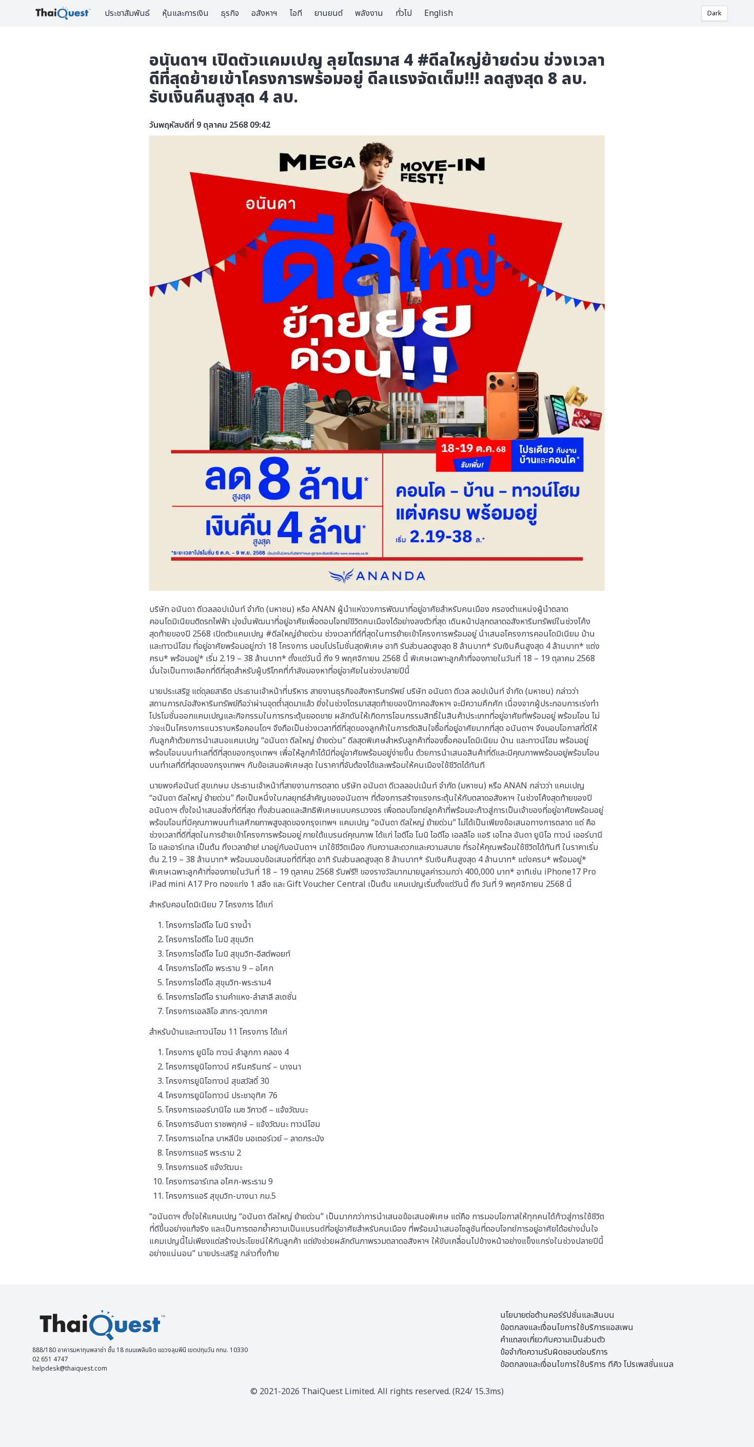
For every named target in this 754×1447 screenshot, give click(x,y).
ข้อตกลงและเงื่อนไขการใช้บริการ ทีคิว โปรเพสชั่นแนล (586, 1364)
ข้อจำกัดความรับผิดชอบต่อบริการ (554, 1352)
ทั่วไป (403, 13)
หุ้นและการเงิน (185, 13)
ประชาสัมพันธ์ (127, 13)
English (438, 13)
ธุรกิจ (230, 13)
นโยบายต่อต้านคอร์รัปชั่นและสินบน (557, 1315)
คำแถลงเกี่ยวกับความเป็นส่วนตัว (552, 1340)
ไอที (296, 13)
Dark (714, 13)
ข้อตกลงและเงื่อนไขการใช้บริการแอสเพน (566, 1327)
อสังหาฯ (264, 13)
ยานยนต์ (328, 13)
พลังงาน (369, 13)
